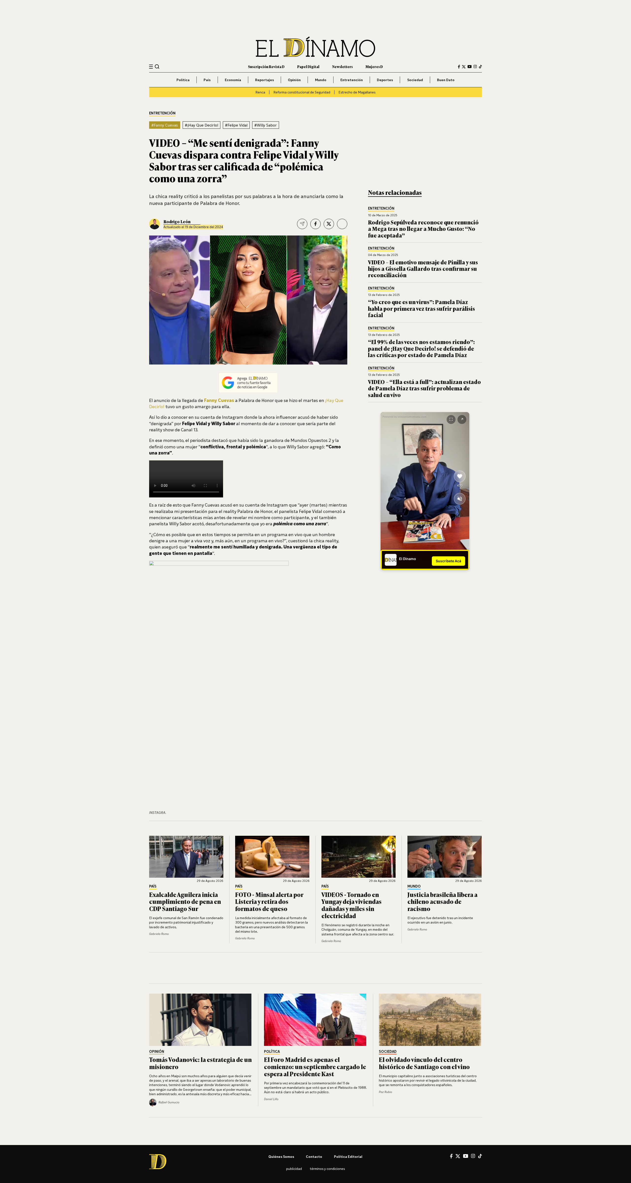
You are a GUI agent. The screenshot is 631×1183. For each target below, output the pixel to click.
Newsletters (342, 66)
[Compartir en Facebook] (315, 224)
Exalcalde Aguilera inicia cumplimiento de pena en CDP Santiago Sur (185, 901)
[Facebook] (459, 67)
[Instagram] (475, 66)
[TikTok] (480, 66)
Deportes (385, 80)
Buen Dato (446, 80)
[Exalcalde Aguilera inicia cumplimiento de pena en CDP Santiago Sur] (186, 857)
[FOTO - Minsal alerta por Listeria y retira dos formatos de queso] (272, 857)
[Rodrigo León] (154, 223)
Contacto (314, 1156)
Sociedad (415, 80)
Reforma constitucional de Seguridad (301, 92)
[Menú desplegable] (151, 67)
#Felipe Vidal (236, 125)
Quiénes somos (281, 1156)
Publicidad (294, 1168)
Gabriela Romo (159, 934)
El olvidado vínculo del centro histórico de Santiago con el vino (424, 1063)
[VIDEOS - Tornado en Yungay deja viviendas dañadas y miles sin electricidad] (358, 857)
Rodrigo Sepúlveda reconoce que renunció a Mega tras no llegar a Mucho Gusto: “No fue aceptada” (423, 228)
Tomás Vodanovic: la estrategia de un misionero (200, 1063)
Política (183, 80)
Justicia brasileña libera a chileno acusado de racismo (442, 901)
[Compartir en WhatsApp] (342, 224)
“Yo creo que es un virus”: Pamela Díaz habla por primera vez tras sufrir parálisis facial (421, 308)
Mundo (320, 80)
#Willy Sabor (265, 125)
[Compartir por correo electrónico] (302, 224)
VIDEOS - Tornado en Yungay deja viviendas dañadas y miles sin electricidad (351, 905)
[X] (458, 1156)
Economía (233, 80)
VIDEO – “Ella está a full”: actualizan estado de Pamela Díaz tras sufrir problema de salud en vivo (424, 388)
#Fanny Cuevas (164, 125)
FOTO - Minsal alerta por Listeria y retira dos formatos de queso (269, 901)
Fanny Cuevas (219, 400)
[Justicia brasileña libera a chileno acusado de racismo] (444, 857)
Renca (260, 92)
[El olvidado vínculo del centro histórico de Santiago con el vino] (430, 1020)
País (207, 80)
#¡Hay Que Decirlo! (201, 125)
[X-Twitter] (464, 66)
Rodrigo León (177, 221)
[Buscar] (157, 66)
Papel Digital (308, 66)
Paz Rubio (385, 1092)
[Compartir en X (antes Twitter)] (329, 224)
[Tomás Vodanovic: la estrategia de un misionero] (200, 1020)
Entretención (351, 80)
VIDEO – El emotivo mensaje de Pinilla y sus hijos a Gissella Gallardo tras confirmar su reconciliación (423, 268)
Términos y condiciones (327, 1168)
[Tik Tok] (480, 1156)
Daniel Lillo (271, 1099)
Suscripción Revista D (266, 66)
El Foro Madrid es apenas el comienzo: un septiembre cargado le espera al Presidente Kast (315, 1066)
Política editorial (348, 1156)
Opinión (294, 80)
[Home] (315, 46)
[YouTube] (470, 66)
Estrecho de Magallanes (356, 92)
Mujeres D (374, 66)
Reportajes (264, 80)
